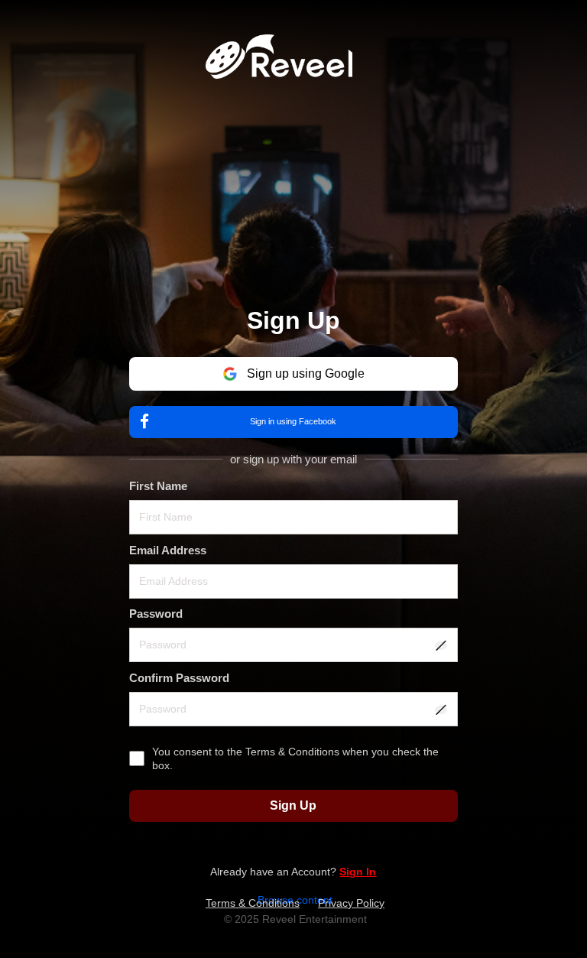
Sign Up (293, 805)
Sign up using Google (306, 373)
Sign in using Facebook (293, 421)
